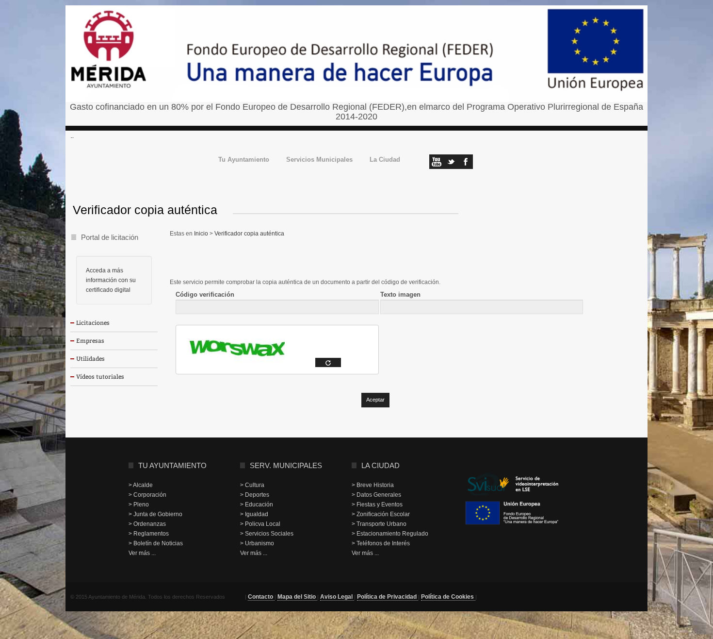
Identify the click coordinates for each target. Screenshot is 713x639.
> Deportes (254, 494)
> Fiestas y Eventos (377, 504)
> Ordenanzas (147, 524)
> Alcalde (141, 485)
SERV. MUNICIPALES (286, 465)
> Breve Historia (373, 485)
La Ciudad (385, 160)
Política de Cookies (448, 596)
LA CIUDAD (380, 465)
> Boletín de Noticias (156, 543)
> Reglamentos (149, 533)
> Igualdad (254, 514)
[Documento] (328, 362)
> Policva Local (260, 524)
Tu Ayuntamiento (243, 160)
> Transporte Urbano (379, 524)
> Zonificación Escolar (381, 514)
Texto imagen (400, 294)
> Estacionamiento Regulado (390, 533)
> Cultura (252, 485)
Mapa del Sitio (297, 596)
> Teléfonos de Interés (381, 543)
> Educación (256, 504)
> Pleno (139, 504)
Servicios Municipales (319, 160)
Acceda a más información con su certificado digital (111, 280)
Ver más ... (142, 553)
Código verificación (205, 294)
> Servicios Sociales (266, 533)
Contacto (261, 596)
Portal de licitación (109, 237)
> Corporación (147, 494)
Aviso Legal (337, 596)
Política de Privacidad (387, 596)
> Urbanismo (257, 543)
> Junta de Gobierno (155, 514)
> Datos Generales (376, 494)
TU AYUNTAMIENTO (172, 465)
